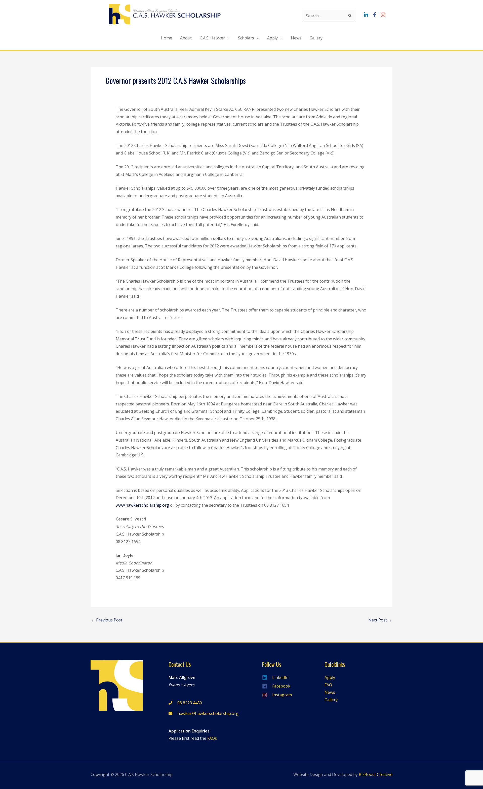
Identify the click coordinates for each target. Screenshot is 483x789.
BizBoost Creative (375, 774)
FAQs (212, 738)
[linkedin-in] (367, 14)
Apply (272, 38)
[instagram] (384, 14)
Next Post (380, 620)
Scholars (246, 38)
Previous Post (106, 620)
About (186, 38)
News (296, 38)
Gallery (316, 38)
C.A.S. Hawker (212, 38)
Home (166, 38)
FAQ (328, 685)
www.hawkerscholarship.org (142, 505)
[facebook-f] (376, 14)
